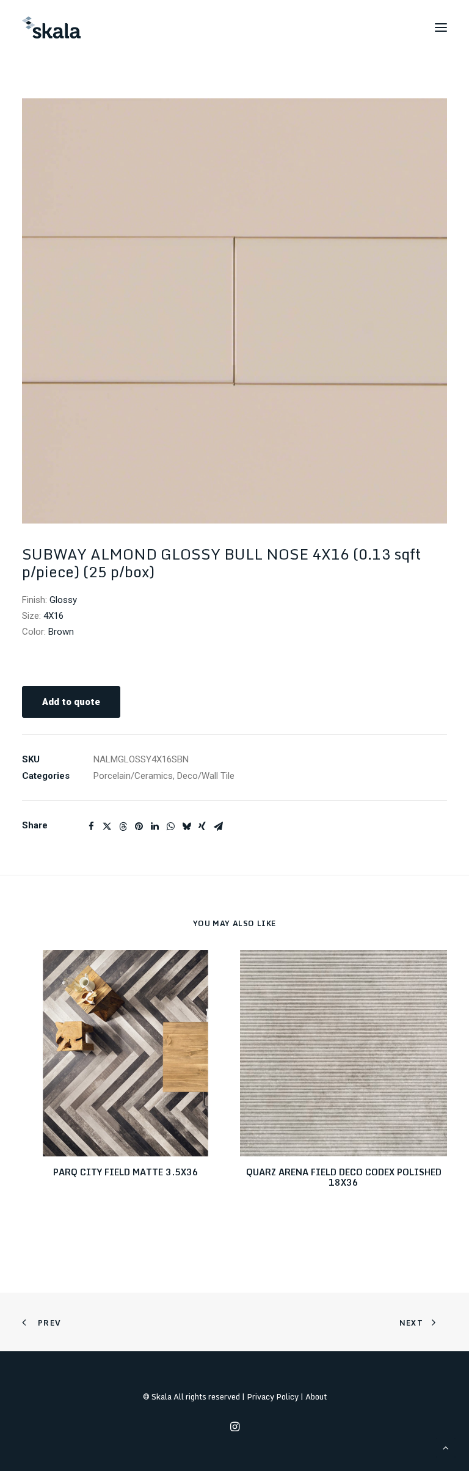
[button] (441, 27)
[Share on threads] (122, 826)
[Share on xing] (202, 826)
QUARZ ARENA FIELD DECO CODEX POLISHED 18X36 (344, 1177)
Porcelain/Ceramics (133, 775)
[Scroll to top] (446, 1447)
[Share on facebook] (91, 826)
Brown (61, 631)
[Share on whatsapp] (170, 826)
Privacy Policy (273, 1396)
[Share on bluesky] (186, 826)
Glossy (63, 599)
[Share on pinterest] (138, 826)
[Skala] (51, 27)
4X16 (53, 615)
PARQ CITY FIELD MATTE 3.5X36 (125, 1172)
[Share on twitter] (107, 826)
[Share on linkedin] (154, 826)
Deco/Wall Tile (205, 775)
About (316, 1396)
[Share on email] (218, 826)
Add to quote (71, 701)
